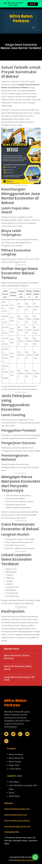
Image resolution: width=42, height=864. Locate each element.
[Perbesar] (37, 131)
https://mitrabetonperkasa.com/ (17, 809)
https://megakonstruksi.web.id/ (17, 820)
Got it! (33, 4)
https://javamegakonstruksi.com (17, 826)
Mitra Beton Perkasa (25, 860)
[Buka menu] (33, 27)
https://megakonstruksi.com (15, 815)
